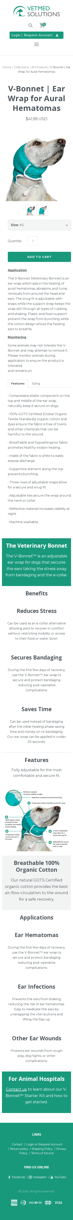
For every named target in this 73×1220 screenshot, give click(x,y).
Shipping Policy (42, 1149)
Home (7, 67)
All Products (39, 67)
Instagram (40, 1177)
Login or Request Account (44, 1144)
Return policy (19, 1149)
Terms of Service (42, 1153)
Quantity (15, 241)
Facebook (18, 1177)
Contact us (16, 1089)
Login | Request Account (35, 35)
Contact (17, 1144)
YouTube (60, 1177)
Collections (21, 67)
